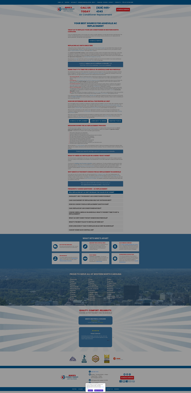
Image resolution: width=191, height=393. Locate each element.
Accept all (90, 390)
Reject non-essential (99, 390)
